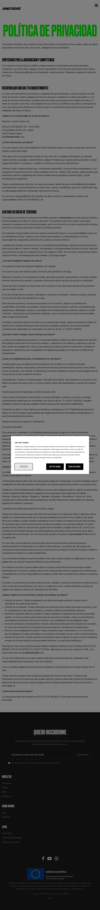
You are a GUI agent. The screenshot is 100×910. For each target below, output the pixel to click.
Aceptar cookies (55, 467)
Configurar (24, 467)
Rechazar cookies (74, 467)
